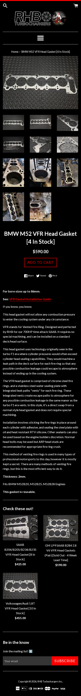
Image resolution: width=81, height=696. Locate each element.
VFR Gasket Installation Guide (30, 299)
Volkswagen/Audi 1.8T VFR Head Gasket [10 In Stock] (20, 608)
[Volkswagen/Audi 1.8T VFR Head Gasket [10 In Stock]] (20, 586)
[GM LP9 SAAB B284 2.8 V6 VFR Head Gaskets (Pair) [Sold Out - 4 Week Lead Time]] (60, 528)
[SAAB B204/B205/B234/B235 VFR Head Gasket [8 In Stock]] (20, 528)
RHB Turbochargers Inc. (50, 681)
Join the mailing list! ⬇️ (18, 651)
